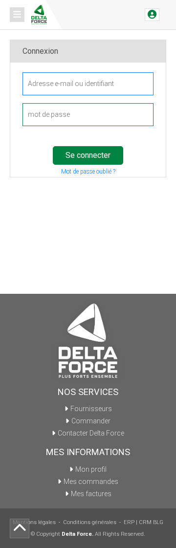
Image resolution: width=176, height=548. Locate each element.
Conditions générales (89, 522)
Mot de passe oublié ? (88, 171)
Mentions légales (34, 522)
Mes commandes (91, 481)
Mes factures (91, 494)
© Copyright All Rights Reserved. (88, 534)
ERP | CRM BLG (143, 522)
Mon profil (91, 469)
